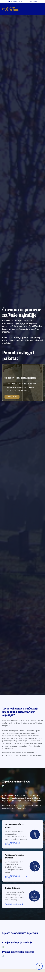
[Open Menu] (41, 9)
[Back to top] (39, 966)
